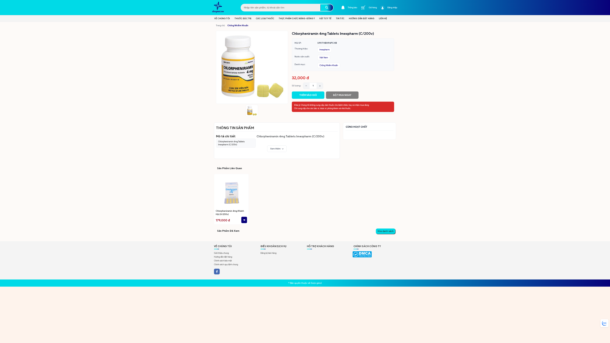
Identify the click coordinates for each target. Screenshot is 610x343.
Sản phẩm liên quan (229, 168)
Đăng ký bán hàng (268, 253)
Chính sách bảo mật (223, 260)
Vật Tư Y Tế (325, 18)
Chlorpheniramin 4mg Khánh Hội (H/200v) (230, 212)
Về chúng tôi (222, 18)
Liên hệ (383, 18)
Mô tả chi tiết (225, 136)
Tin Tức (340, 18)
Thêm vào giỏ (308, 95)
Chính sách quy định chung (226, 264)
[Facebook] (217, 271)
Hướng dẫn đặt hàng (223, 257)
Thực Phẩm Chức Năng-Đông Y (297, 18)
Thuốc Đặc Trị (242, 18)
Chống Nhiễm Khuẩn (237, 25)
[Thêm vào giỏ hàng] (244, 220)
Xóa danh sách (385, 231)
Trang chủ (220, 25)
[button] (277, 148)
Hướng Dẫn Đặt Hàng (361, 18)
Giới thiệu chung (221, 253)
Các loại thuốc (265, 18)
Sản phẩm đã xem (228, 230)
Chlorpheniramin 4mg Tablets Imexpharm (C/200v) (231, 143)
